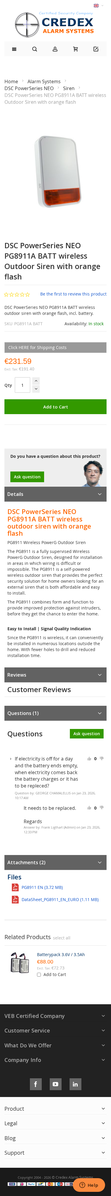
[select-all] (61, 938)
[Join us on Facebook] (36, 1083)
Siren (69, 88)
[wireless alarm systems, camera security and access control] (55, 13)
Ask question (27, 477)
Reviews (16, 675)
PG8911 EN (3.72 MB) (42, 887)
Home (11, 81)
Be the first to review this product (73, 294)
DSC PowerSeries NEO (29, 88)
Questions (22, 713)
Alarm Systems (45, 81)
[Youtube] (56, 1083)
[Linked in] (75, 1083)
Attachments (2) (26, 862)
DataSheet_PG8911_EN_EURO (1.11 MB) (60, 899)
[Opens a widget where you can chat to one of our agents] (89, 1185)
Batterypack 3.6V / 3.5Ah (61, 954)
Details (15, 494)
